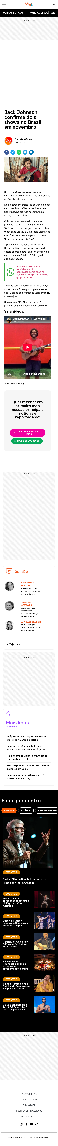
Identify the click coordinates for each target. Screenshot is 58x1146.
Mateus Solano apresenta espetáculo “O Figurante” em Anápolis (16, 902)
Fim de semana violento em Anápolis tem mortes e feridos (27, 758)
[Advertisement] (29, 70)
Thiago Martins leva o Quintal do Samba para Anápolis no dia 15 (16, 986)
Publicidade (29, 1105)
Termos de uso (29, 1116)
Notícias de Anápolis (42, 12)
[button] (6, 152)
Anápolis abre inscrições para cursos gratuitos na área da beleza (27, 738)
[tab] (9, 810)
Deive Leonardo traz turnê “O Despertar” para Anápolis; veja (15, 1007)
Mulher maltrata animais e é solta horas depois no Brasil (31, 627)
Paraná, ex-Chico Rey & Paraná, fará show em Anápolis (15, 944)
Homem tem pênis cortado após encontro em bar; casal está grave (26, 748)
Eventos (11, 872)
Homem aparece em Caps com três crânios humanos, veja (26, 777)
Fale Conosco (29, 1099)
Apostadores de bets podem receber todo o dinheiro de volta (30, 591)
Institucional (29, 1094)
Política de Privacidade (29, 1111)
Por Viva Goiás (23, 139)
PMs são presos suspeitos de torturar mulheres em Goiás (28, 767)
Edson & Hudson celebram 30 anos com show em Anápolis (16, 923)
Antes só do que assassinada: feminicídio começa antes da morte (29, 612)
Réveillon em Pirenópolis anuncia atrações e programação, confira (15, 965)
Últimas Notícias (13, 12)
